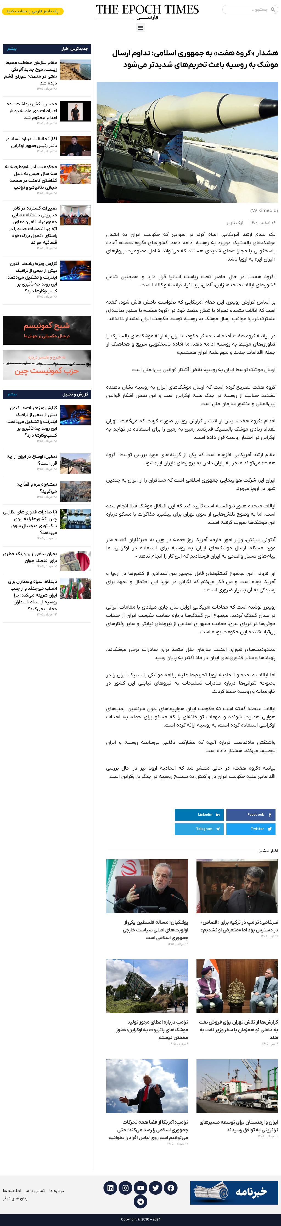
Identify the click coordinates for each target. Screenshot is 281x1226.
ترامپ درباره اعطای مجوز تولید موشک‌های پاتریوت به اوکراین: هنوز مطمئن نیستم (152, 1030)
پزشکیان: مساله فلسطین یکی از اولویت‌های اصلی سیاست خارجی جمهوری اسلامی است (155, 930)
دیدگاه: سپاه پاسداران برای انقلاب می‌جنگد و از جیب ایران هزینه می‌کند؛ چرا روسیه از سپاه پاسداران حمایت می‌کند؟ (32, 595)
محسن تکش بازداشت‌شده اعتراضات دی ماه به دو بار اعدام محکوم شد (32, 111)
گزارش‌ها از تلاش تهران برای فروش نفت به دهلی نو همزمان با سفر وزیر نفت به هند (238, 1030)
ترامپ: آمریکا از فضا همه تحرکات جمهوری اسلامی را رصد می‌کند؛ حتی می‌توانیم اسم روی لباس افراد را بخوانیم (148, 1130)
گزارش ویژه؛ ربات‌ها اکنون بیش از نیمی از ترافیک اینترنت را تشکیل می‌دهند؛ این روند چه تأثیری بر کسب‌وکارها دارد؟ (31, 277)
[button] (140, 27)
